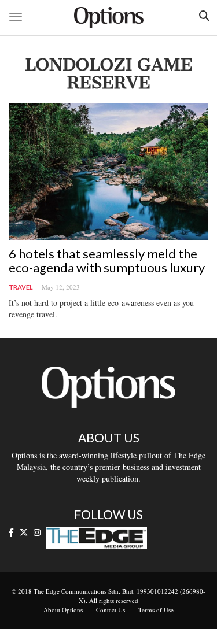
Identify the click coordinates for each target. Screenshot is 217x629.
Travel (21, 287)
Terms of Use (156, 609)
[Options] (108, 17)
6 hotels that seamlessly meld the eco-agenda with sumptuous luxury (107, 260)
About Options (63, 609)
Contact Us (110, 609)
